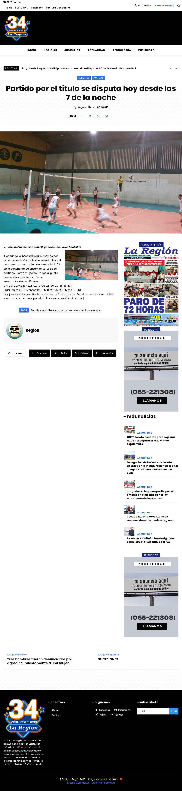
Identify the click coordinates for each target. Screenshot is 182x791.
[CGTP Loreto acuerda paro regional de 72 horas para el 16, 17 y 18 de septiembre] (129, 430)
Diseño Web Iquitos (78, 782)
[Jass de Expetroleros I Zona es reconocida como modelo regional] (129, 509)
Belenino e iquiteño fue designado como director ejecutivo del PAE (150, 540)
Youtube (118, 714)
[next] (176, 68)
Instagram (124, 709)
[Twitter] (89, 116)
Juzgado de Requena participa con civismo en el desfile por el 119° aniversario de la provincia (151, 494)
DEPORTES (84, 77)
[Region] (16, 330)
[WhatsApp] (106, 116)
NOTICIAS (98, 77)
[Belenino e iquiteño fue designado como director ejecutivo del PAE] (129, 531)
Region (82, 107)
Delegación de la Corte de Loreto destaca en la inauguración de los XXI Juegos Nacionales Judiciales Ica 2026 (152, 468)
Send (174, 711)
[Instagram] (115, 710)
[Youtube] (112, 715)
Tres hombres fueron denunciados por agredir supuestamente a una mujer (39, 661)
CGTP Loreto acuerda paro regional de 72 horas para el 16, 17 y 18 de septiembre (151, 440)
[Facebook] (81, 116)
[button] (178, 5)
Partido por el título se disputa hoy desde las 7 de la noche (66, 310)
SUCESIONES (108, 659)
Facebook (104, 709)
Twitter (102, 714)
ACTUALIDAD (144, 433)
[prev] (170, 68)
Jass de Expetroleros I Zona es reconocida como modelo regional (62, 68)
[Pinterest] (98, 116)
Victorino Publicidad (103, 782)
